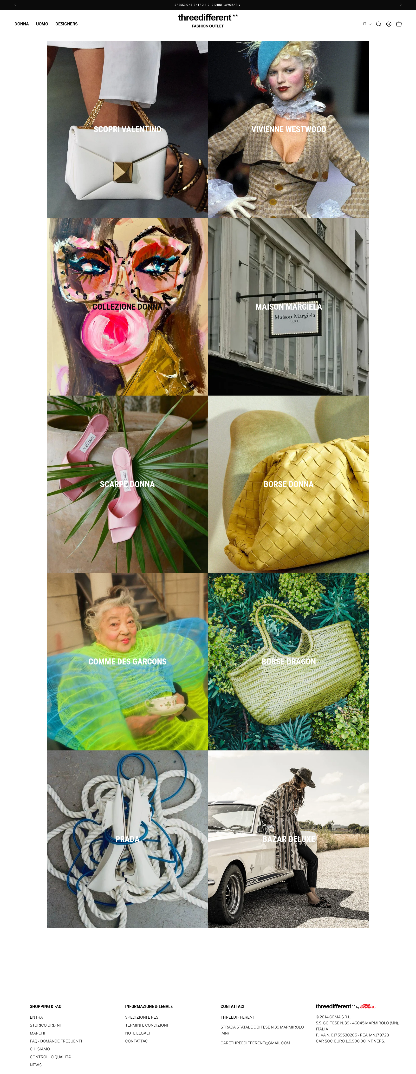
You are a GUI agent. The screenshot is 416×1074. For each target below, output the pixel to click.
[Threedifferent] (208, 24)
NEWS (36, 1065)
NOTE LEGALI (137, 1033)
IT (364, 24)
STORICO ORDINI (45, 1025)
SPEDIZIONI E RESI (142, 1017)
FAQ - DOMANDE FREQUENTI (56, 1041)
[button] (379, 24)
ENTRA (36, 1017)
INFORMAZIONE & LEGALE (149, 1006)
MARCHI (37, 1033)
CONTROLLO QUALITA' (50, 1057)
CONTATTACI (137, 1041)
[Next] (400, 5)
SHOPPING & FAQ (45, 1006)
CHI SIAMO (40, 1049)
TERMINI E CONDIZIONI (146, 1025)
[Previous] (15, 5)
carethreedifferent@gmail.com (255, 1043)
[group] (208, 5)
